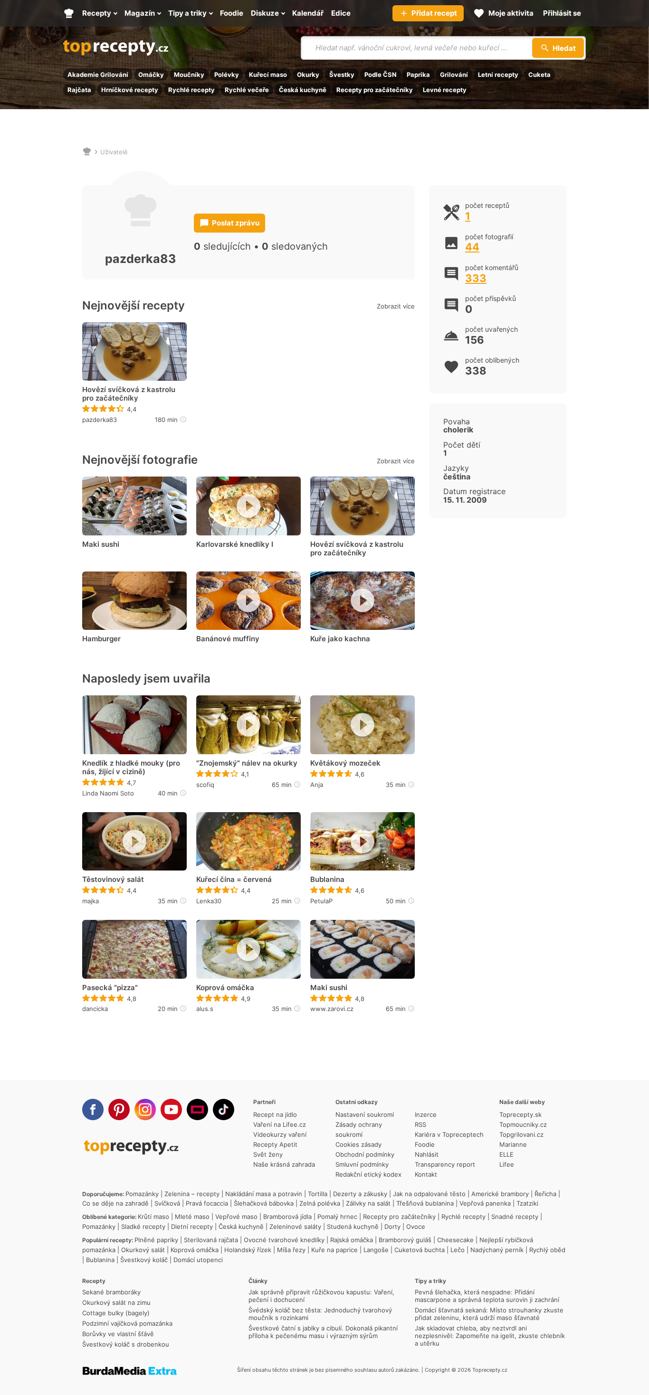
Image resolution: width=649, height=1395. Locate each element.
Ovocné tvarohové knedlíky (284, 1240)
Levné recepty (445, 90)
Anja (316, 784)
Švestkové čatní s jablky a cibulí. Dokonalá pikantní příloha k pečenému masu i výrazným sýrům (323, 1331)
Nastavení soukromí (364, 1114)
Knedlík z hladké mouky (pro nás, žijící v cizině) (131, 767)
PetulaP (321, 901)
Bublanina (327, 879)
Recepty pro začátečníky (374, 90)
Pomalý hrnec (337, 1216)
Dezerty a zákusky (360, 1194)
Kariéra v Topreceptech (449, 1134)
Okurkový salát (143, 1250)
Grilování (454, 74)
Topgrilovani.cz (521, 1134)
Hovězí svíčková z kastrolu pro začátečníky (128, 394)
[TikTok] (223, 1109)
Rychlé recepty (191, 90)
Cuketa (539, 74)
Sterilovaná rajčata (211, 1240)
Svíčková (167, 1203)
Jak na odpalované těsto (429, 1194)
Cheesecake (455, 1240)
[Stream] (197, 1109)
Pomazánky (142, 1194)
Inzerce (426, 1114)
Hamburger (101, 639)
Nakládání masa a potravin (263, 1194)
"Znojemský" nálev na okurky (246, 763)
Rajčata (79, 90)
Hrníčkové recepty (129, 90)
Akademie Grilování (97, 74)
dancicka (95, 1008)
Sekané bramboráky (111, 1292)
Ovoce (415, 1226)
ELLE (506, 1154)
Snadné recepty (514, 1216)
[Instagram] (145, 1109)
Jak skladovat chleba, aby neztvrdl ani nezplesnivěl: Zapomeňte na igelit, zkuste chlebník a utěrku (490, 1335)
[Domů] (87, 152)
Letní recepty (498, 74)
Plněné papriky (156, 1240)
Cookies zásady (358, 1144)
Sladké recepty (143, 1226)
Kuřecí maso (268, 74)
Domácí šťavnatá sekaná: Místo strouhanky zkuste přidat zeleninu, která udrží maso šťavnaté (489, 1313)
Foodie (425, 1144)
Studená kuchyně (353, 1226)
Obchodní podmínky (364, 1154)
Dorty (392, 1226)
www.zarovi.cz (331, 1008)
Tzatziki (527, 1203)
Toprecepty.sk (520, 1114)
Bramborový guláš (405, 1240)
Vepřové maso (236, 1216)
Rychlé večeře (247, 90)
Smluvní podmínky (362, 1164)
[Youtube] (171, 1109)
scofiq (205, 784)
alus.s (204, 1008)
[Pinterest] (119, 1109)
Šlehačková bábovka (264, 1203)
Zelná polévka (319, 1203)
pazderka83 (99, 419)
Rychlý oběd (547, 1250)
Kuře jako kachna (340, 639)
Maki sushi (100, 544)
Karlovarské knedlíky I (234, 544)
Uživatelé (114, 152)
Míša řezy (291, 1250)
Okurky (308, 74)
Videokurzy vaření (279, 1134)
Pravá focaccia (207, 1203)
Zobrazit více (396, 306)
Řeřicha (545, 1194)
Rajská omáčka (351, 1240)
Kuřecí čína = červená (234, 879)
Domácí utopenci (198, 1260)
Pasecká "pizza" (110, 987)
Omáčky (151, 74)
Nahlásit (427, 1154)
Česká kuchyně (302, 90)
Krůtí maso (153, 1216)
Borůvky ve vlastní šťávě (118, 1334)
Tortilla (317, 1194)
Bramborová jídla (287, 1216)
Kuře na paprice (334, 1250)
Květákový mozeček (345, 763)
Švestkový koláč (144, 1260)
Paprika (418, 74)
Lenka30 (208, 901)
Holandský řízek (247, 1250)
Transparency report (445, 1164)
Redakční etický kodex (368, 1174)
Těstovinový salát (113, 879)
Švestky (341, 74)
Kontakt (426, 1174)
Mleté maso (192, 1216)
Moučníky (189, 74)
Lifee (506, 1164)
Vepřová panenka (485, 1203)
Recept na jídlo (275, 1114)
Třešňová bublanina (425, 1203)
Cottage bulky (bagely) (116, 1313)
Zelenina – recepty (192, 1194)
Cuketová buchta (419, 1250)
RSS (420, 1124)
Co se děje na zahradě (115, 1203)
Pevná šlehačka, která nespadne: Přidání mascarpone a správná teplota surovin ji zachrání (487, 1295)
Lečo (457, 1250)
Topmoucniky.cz (523, 1124)
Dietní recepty (192, 1226)
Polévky (226, 74)
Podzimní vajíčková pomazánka (127, 1323)
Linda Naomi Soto (108, 793)
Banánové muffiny (227, 639)
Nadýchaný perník (497, 1250)
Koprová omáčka (225, 987)
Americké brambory (500, 1194)
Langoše (376, 1250)
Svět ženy (268, 1154)
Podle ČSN (380, 74)
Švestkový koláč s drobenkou (125, 1344)
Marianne (513, 1144)
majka (90, 901)
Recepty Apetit (275, 1144)
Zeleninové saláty (295, 1226)
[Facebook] (93, 1109)
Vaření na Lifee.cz (279, 1124)
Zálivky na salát (368, 1203)
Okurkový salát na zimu (116, 1302)
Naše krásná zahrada (284, 1164)
